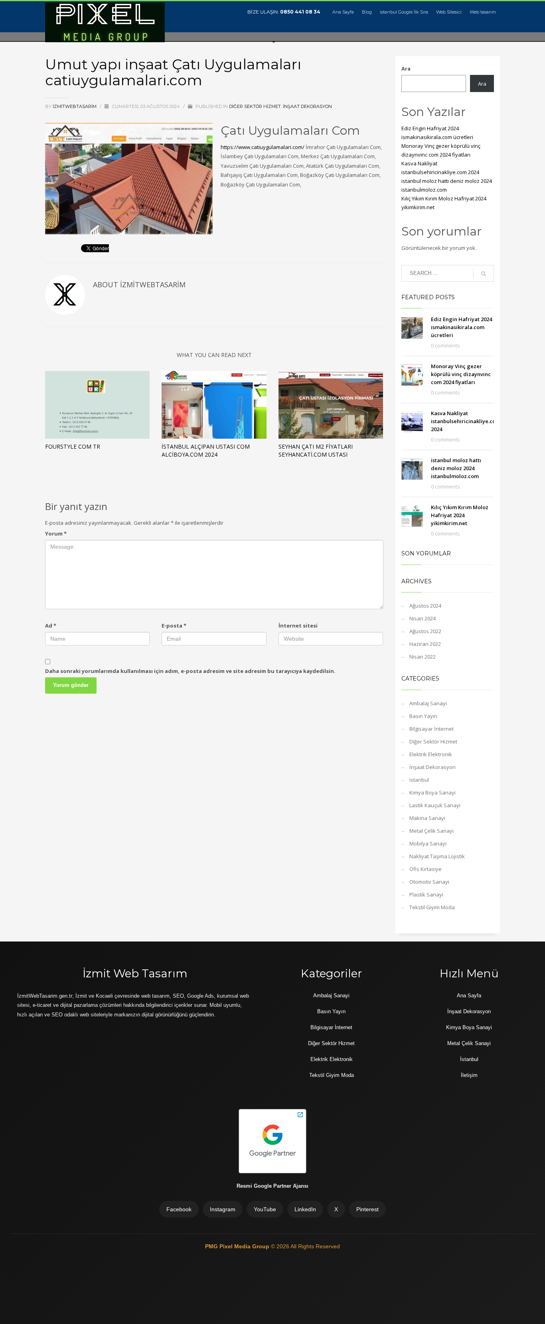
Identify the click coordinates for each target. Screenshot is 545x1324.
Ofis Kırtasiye (425, 869)
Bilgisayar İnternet (431, 728)
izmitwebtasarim (75, 106)
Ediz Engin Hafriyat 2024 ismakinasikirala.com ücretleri (461, 327)
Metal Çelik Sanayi (431, 830)
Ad (50, 625)
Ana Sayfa (343, 12)
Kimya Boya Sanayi (432, 792)
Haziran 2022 (425, 643)
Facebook (179, 1209)
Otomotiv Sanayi (429, 881)
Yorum (56, 533)
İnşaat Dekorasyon (307, 106)
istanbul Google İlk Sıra (404, 12)
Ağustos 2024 (425, 605)
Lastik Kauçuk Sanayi (434, 805)
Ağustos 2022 (425, 631)
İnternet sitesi (298, 625)
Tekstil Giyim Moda (432, 907)
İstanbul (469, 1059)
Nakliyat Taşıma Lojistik (437, 856)
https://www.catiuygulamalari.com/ (262, 147)
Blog (367, 12)
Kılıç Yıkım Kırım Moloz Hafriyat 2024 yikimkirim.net (459, 515)
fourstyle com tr (72, 446)
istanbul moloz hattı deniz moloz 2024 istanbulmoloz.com (456, 468)
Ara (406, 68)
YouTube (265, 1209)
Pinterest (367, 1209)
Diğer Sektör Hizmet (255, 106)
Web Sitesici (449, 12)
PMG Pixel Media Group (238, 1246)
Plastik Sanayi (426, 894)
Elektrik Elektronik (430, 754)
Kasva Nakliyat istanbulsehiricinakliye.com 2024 (465, 421)
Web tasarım (483, 12)
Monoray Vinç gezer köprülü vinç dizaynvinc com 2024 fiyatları (461, 374)
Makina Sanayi (427, 818)
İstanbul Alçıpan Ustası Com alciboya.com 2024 (206, 450)
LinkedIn (305, 1209)
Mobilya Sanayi (427, 843)
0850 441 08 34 (300, 12)
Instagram (222, 1209)
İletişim (469, 1075)
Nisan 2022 (422, 656)
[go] (483, 273)
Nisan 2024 (422, 618)
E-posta (174, 625)
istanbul (419, 779)
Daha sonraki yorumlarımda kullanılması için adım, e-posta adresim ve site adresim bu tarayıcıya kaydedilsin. (190, 671)
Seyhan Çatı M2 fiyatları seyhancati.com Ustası (315, 450)
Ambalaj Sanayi (428, 703)
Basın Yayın (423, 716)
